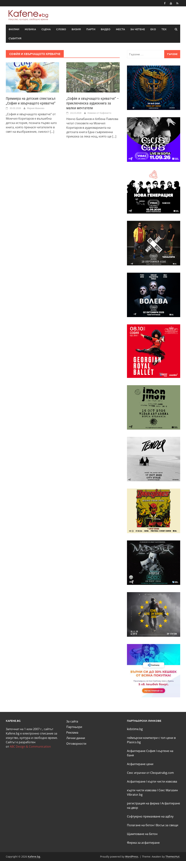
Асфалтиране (136, 781)
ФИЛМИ (14, 29)
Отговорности (76, 744)
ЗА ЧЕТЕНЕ (137, 29)
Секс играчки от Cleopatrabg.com (150, 773)
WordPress (131, 856)
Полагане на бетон (140, 825)
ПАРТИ (90, 29)
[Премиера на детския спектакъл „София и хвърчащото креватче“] (32, 77)
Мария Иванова (35, 108)
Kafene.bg (34, 856)
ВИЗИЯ (76, 29)
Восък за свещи (167, 825)
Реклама (72, 732)
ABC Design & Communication (30, 747)
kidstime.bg (135, 729)
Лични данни (75, 738)
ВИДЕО (105, 29)
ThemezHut (172, 856)
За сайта (72, 721)
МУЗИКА (30, 29)
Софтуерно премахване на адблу (150, 816)
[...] (52, 132)
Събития (15, 38)
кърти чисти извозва (162, 781)
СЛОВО (61, 29)
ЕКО (153, 29)
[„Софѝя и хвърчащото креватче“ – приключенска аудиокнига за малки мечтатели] (93, 77)
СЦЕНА (46, 29)
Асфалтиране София (141, 751)
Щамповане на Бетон (142, 834)
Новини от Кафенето (99, 112)
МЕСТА (120, 29)
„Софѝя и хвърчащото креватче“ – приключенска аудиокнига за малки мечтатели (92, 103)
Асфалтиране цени (140, 764)
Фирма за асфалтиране (143, 843)
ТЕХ (164, 29)
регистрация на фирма (143, 803)
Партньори (74, 727)
